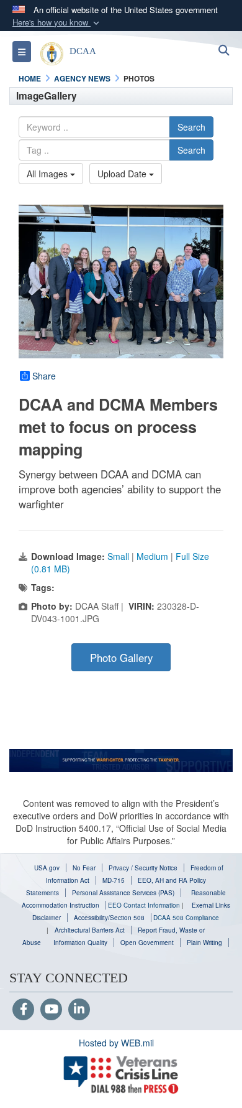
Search (191, 127)
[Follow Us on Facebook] (23, 1009)
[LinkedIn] (79, 1009)
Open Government (147, 942)
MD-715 (113, 880)
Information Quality (80, 942)
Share (44, 376)
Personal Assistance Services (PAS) (123, 892)
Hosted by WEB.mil (116, 1042)
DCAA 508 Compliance (186, 917)
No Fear (84, 868)
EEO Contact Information (144, 905)
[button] (57, 22)
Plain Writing (204, 942)
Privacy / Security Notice (143, 868)
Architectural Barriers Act (90, 930)
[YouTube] (51, 1009)
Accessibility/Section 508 (109, 917)
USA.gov (47, 868)
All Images (48, 173)
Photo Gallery (121, 657)
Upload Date (123, 173)
